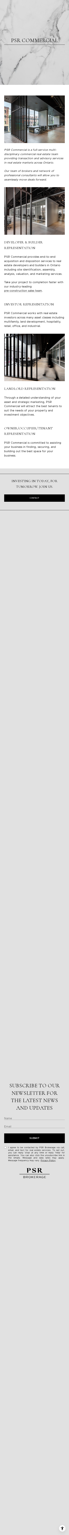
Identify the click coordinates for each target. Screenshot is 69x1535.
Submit (34, 1138)
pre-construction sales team (23, 290)
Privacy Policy (48, 1161)
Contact (34, 498)
